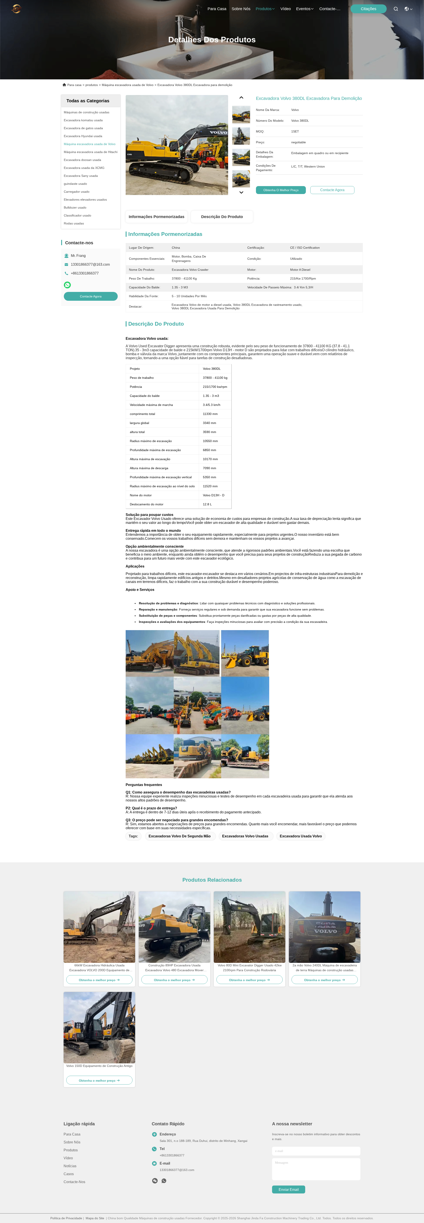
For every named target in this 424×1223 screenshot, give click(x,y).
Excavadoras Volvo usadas (245, 836)
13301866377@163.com (90, 264)
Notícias (70, 1166)
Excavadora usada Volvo (301, 836)
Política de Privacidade (66, 1218)
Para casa (217, 9)
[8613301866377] (164, 1182)
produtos (264, 9)
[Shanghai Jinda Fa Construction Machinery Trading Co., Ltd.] (16, 8)
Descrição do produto (222, 217)
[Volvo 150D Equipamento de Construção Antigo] (99, 1027)
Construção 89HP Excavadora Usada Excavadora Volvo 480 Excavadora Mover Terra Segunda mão (174, 968)
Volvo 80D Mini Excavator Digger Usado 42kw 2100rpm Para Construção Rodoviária (250, 967)
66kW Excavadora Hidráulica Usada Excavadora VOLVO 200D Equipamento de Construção (99, 968)
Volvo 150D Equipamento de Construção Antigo (99, 1066)
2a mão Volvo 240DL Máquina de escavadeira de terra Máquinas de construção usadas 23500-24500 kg (325, 968)
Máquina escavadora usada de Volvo (127, 85)
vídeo (285, 9)
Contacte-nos (330, 9)
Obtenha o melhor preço (281, 190)
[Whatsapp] (67, 285)
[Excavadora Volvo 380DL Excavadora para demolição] (177, 146)
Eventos (303, 9)
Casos (69, 1174)
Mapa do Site (95, 1218)
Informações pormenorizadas (156, 217)
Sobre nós (241, 9)
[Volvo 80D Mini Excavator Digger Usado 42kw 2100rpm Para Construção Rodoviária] (249, 927)
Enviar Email (289, 1189)
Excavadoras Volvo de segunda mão (180, 836)
